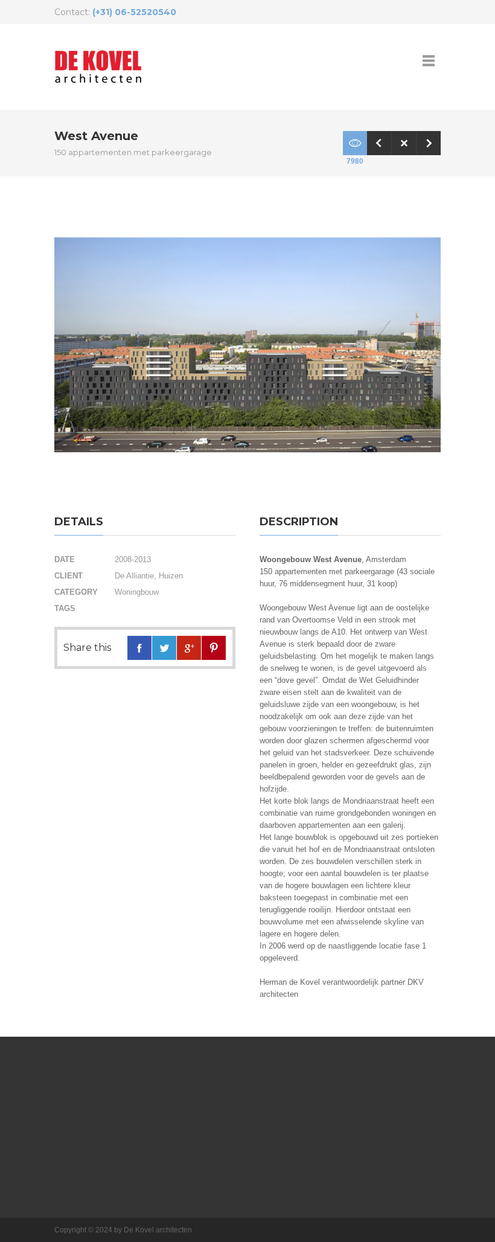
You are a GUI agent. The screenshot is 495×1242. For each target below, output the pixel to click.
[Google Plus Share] (189, 648)
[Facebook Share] (139, 648)
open (429, 60)
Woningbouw (137, 592)
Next (429, 143)
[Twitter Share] (164, 648)
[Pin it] (214, 648)
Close (404, 143)
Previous (379, 143)
